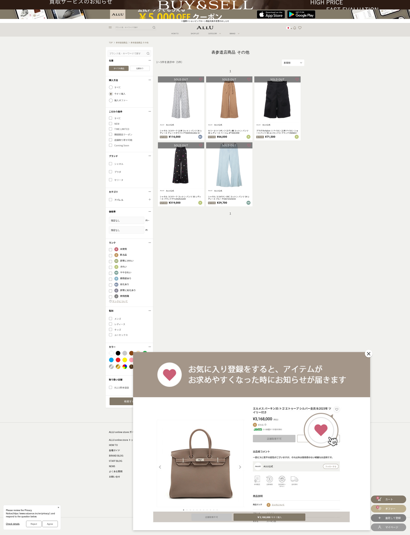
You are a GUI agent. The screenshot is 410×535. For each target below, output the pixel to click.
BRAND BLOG (116, 455)
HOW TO (175, 33)
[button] (299, 27)
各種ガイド (114, 450)
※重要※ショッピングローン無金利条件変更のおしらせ (205, 21)
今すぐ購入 (120, 93)
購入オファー (121, 100)
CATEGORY (212, 33)
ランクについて (120, 301)
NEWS (112, 466)
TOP (111, 42)
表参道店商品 (121, 42)
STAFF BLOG (115, 460)
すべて (117, 87)
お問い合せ (114, 476)
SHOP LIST (195, 33)
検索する (129, 401)
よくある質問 (115, 471)
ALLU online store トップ (122, 439)
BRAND (232, 33)
